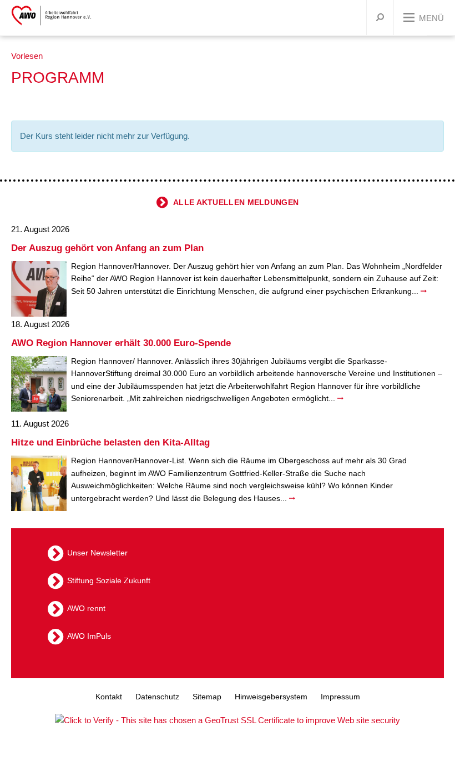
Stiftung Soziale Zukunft (108, 580)
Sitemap (207, 696)
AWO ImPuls (89, 636)
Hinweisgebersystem (271, 696)
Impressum (340, 696)
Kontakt (108, 696)
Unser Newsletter (97, 552)
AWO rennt (86, 608)
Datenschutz (157, 696)
